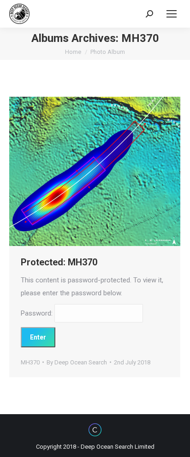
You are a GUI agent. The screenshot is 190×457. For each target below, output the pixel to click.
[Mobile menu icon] (171, 14)
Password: (37, 313)
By (77, 362)
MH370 (30, 362)
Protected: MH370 (59, 262)
